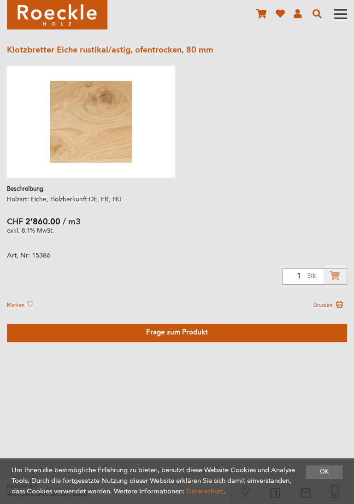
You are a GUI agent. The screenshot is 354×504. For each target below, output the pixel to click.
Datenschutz (205, 491)
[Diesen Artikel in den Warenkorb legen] (335, 276)
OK (324, 472)
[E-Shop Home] (57, 14)
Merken (16, 305)
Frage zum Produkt (177, 332)
